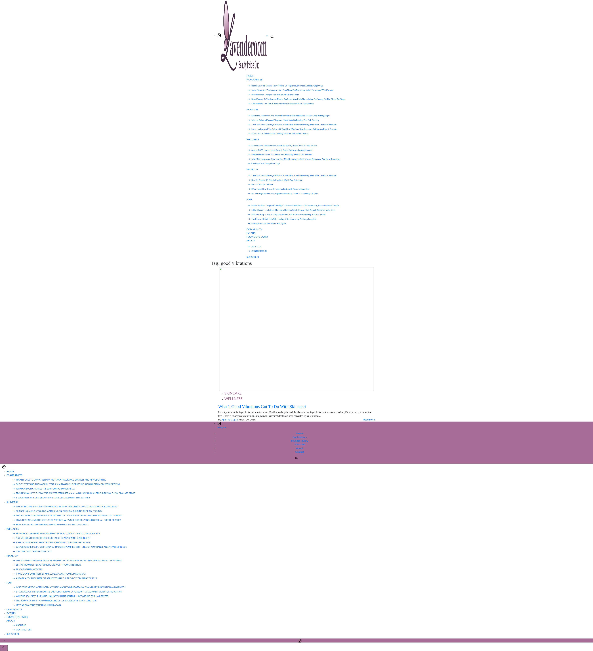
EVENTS (251, 233)
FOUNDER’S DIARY (257, 237)
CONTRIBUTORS (259, 251)
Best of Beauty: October (262, 185)
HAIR (249, 199)
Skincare (233, 393)
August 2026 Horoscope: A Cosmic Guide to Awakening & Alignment (281, 150)
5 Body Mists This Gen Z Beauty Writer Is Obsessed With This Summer (282, 104)
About (299, 448)
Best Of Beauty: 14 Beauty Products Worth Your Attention (276, 180)
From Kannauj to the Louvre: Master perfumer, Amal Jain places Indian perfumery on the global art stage (298, 99)
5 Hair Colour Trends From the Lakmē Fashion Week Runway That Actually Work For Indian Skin (293, 210)
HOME (250, 76)
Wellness (233, 399)
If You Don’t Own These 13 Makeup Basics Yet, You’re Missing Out (280, 189)
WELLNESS (252, 139)
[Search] (272, 37)
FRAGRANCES (254, 79)
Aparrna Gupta (229, 419)
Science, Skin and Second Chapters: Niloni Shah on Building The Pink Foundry (285, 120)
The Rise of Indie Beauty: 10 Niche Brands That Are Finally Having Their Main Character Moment (293, 125)
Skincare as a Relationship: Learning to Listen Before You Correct (280, 134)
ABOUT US (256, 247)
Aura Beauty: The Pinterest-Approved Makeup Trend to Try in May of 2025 (284, 194)
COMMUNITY (254, 229)
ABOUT (250, 240)
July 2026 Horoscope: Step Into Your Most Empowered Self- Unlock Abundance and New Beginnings (295, 159)
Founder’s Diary (299, 441)
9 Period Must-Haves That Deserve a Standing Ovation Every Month (281, 155)
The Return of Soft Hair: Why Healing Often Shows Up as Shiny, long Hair (284, 219)
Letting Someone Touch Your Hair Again (268, 224)
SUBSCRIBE (252, 257)
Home (299, 433)
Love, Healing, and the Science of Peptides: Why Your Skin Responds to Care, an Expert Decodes (294, 129)
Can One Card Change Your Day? (265, 164)
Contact (299, 452)
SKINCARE (252, 109)
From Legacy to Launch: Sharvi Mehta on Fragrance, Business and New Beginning (287, 86)
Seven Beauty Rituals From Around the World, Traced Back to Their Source (284, 146)
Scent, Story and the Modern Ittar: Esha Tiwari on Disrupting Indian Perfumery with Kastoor (292, 90)
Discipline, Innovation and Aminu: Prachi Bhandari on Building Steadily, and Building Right (290, 116)
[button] (4, 467)
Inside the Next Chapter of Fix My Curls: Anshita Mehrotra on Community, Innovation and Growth (295, 206)
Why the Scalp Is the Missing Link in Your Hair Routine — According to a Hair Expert (288, 215)
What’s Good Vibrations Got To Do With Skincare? (262, 406)
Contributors (300, 437)
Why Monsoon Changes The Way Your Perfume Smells (275, 95)
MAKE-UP (252, 169)
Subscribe (299, 444)
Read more (369, 419)
